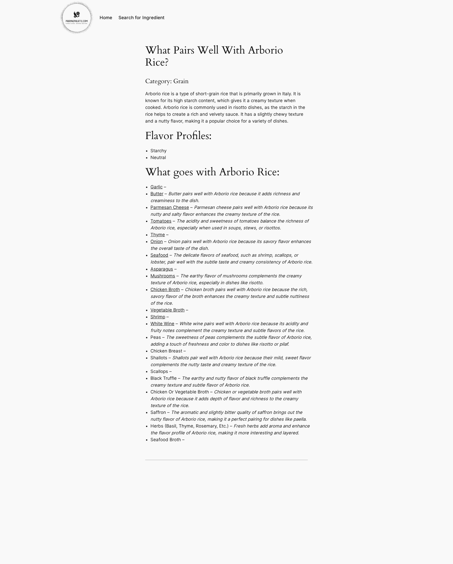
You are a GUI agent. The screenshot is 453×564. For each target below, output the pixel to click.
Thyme (157, 234)
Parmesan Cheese (169, 207)
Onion (156, 241)
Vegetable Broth (167, 310)
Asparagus (161, 269)
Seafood (159, 255)
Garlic (156, 186)
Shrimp (157, 316)
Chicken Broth (165, 289)
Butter (156, 193)
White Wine (162, 323)
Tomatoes (160, 221)
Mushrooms (162, 275)
